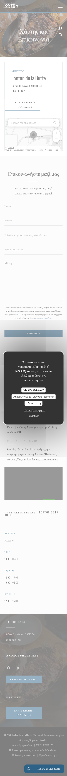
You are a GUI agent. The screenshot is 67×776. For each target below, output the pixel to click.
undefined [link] (34, 416)
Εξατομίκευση (33, 403)
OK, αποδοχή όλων (33, 390)
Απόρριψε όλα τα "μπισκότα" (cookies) (33, 396)
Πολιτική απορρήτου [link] (34, 410)
